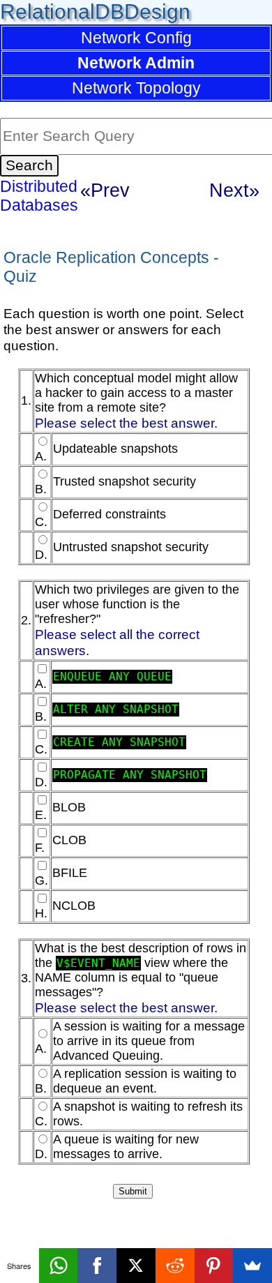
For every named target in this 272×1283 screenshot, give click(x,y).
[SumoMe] (252, 1265)
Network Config (136, 38)
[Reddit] (175, 1265)
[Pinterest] (214, 1265)
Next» (234, 190)
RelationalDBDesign (95, 11)
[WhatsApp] (58, 1265)
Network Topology (136, 88)
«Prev (105, 190)
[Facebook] (96, 1265)
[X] (136, 1265)
